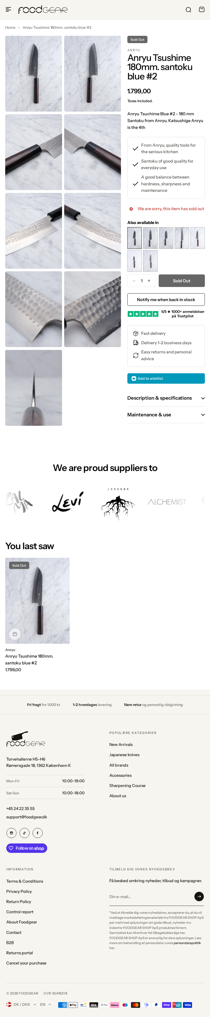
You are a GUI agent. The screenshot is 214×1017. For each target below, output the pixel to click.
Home (10, 27)
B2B (10, 942)
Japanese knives (124, 754)
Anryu (133, 50)
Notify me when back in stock (166, 299)
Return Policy (18, 901)
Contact (13, 932)
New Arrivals (121, 744)
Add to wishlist (150, 378)
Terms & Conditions (24, 881)
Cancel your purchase (26, 963)
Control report (19, 911)
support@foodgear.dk (26, 816)
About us (117, 795)
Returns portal (19, 952)
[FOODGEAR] (43, 9)
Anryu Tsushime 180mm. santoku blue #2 (29, 659)
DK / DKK (22, 1004)
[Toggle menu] (8, 9)
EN (42, 1004)
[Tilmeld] (199, 896)
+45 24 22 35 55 (20, 808)
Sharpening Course (127, 785)
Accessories (120, 775)
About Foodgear (21, 922)
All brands (118, 765)
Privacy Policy (19, 891)
